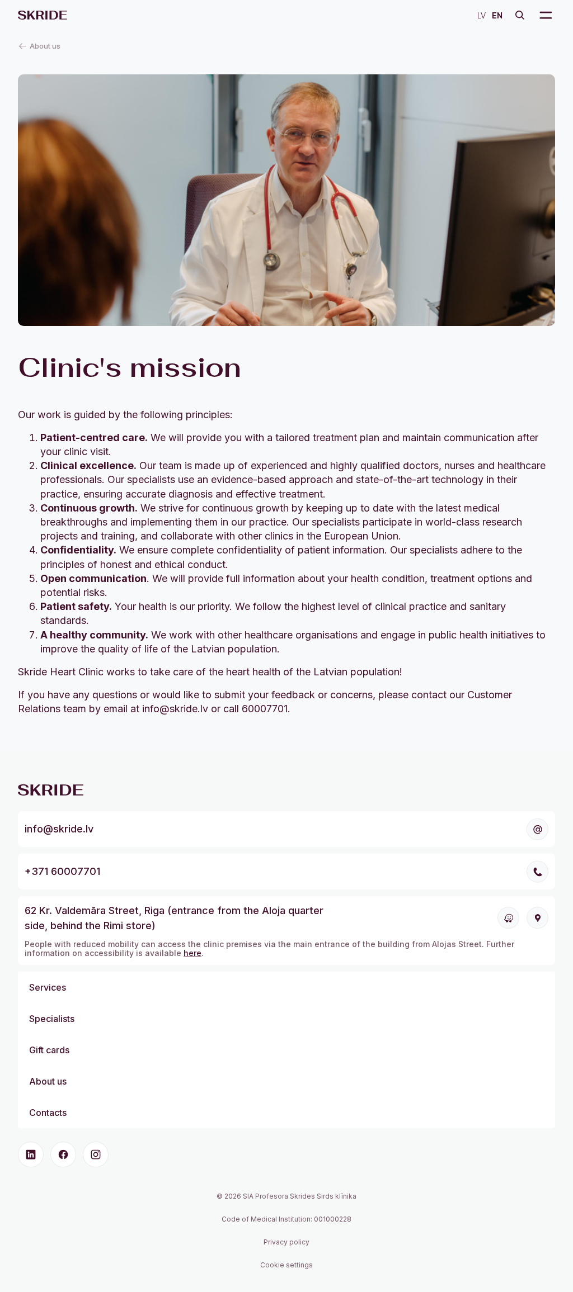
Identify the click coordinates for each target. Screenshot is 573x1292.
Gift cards (49, 1050)
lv (481, 15)
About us (48, 1081)
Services (47, 987)
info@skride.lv (59, 829)
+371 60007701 (62, 871)
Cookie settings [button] (286, 1265)
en (497, 15)
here (192, 953)
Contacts (48, 1112)
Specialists (51, 1018)
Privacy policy (286, 1242)
